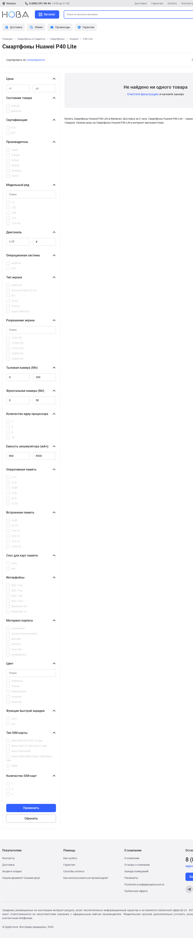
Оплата (172, 3)
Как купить (70, 858)
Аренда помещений (136, 871)
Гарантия (157, 3)
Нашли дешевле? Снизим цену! (21, 877)
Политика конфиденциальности (144, 884)
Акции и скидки (11, 871)
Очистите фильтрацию (143, 94)
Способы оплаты (73, 871)
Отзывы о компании (137, 864)
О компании (131, 858)
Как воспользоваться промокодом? (85, 877)
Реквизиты (131, 877)
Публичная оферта (136, 891)
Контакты (8, 858)
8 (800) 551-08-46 (40, 3)
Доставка (141, 3)
